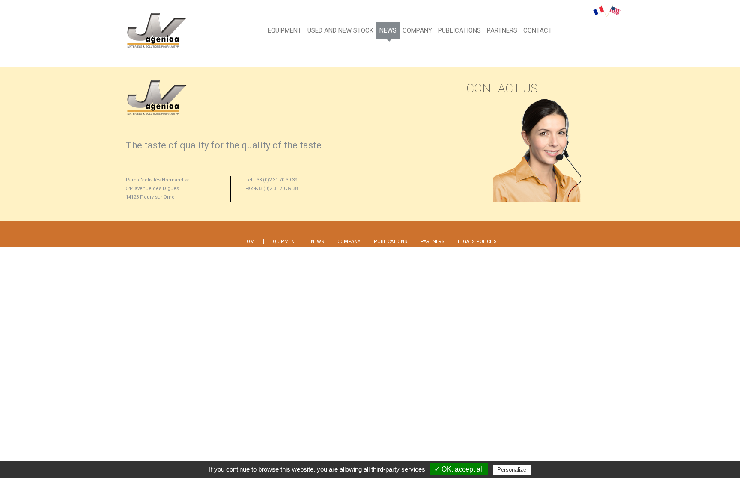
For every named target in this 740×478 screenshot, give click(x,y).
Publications (390, 241)
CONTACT (537, 30)
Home (250, 241)
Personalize (511, 469)
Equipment (284, 30)
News (388, 30)
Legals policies (477, 241)
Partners (502, 30)
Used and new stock (340, 30)
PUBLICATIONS (459, 30)
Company (417, 30)
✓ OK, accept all (459, 469)
